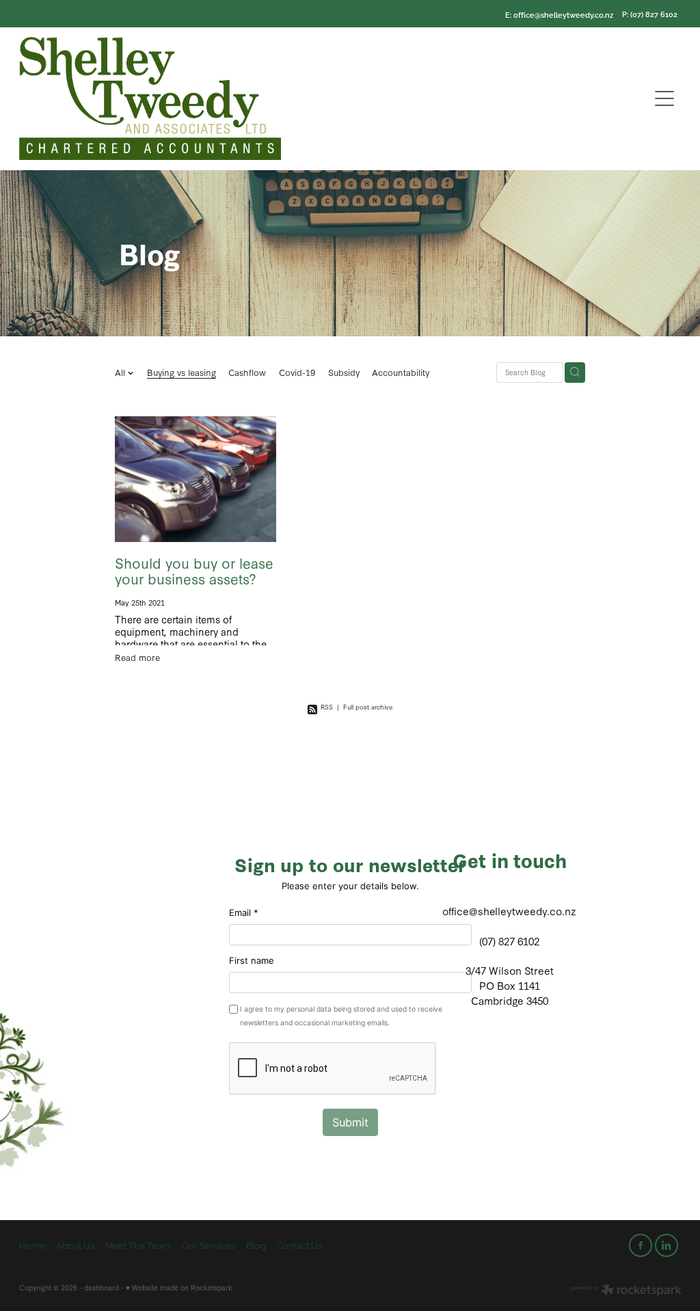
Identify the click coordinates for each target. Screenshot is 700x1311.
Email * (243, 912)
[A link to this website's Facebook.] (640, 1245)
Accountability (400, 372)
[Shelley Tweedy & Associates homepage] (267, 98)
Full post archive (367, 706)
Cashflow (247, 372)
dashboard (101, 1287)
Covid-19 (297, 372)
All (121, 372)
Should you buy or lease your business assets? (194, 570)
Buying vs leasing (181, 372)
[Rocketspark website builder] (626, 1290)
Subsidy (344, 372)
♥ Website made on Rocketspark (179, 1287)
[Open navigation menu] (664, 98)
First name (251, 960)
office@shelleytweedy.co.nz (563, 13)
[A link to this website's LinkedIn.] (666, 1245)
